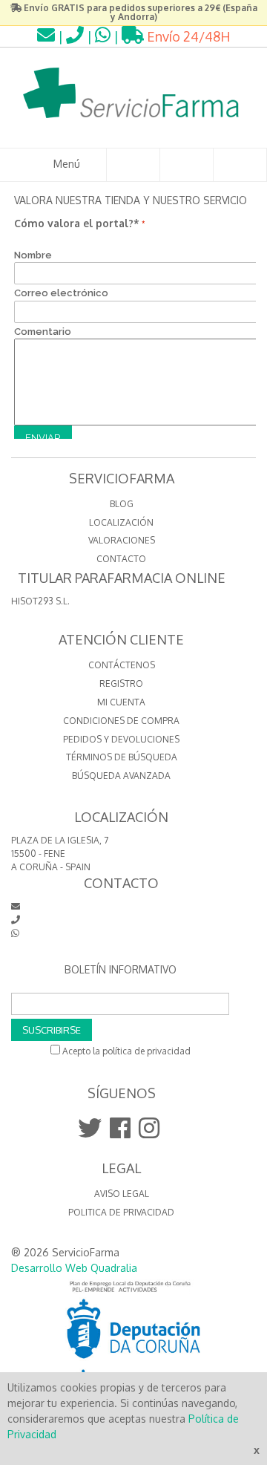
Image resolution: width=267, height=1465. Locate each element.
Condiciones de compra (121, 720)
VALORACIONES (121, 540)
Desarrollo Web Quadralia (74, 1268)
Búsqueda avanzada (121, 775)
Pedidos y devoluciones (121, 739)
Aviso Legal (121, 1193)
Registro (121, 683)
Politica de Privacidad (121, 1212)
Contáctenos (121, 664)
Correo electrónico (61, 292)
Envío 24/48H (187, 36)
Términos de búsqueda (121, 757)
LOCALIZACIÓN (121, 522)
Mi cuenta (121, 702)
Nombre (33, 255)
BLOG (122, 503)
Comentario (42, 331)
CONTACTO (121, 558)
